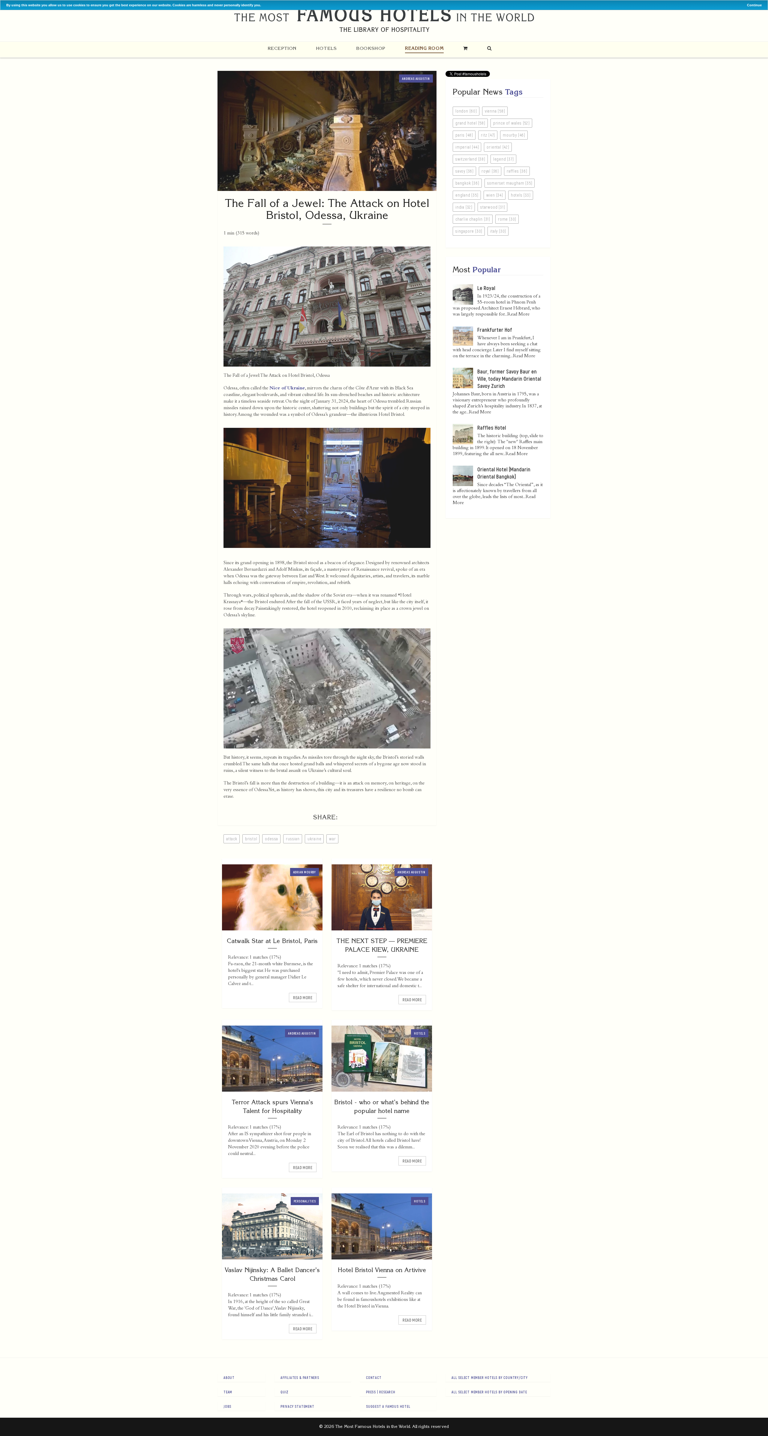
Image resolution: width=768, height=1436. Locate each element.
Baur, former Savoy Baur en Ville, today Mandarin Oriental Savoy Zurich (509, 378)
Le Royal (486, 288)
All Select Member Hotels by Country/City (490, 1377)
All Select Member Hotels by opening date (489, 1392)
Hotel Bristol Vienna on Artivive (382, 1270)
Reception (282, 48)
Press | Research (380, 1392)
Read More (302, 997)
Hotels (326, 48)
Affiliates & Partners (299, 1377)
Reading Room (424, 48)
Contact (374, 1377)
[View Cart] (465, 48)
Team (228, 1392)
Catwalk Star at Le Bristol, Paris (272, 941)
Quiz (284, 1392)
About (229, 1377)
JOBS (227, 1406)
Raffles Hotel (491, 427)
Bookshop (371, 48)
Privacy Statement (297, 1406)
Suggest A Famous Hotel (388, 1406)
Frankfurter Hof (494, 329)
